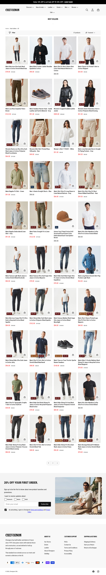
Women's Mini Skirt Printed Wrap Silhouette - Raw (39, 150)
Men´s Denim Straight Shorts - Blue (40, 191)
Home (7, 28)
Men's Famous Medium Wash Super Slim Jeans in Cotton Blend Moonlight (64, 320)
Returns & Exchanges (90, 548)
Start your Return (89, 545)
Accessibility (68, 554)
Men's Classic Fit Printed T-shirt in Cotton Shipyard (88, 68)
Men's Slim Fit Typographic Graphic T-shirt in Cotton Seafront (16, 404)
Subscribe (44, 504)
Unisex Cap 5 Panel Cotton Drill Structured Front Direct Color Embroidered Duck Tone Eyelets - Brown (64, 235)
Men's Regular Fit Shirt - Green (14, 191)
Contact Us (67, 545)
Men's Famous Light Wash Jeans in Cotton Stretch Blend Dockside (15, 277)
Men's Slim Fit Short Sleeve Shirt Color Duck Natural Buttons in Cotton (64, 69)
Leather (46, 548)
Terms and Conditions (37, 510)
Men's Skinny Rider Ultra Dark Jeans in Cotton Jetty (16, 361)
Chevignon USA (13, 571)
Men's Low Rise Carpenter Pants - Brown (15, 110)
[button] (30, 7)
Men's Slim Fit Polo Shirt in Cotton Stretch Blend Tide (40, 446)
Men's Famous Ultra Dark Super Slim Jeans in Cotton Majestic (41, 277)
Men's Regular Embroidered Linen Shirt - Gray (15, 233)
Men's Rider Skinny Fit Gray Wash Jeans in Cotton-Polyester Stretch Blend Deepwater (64, 405)
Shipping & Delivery (89, 542)
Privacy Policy (68, 551)
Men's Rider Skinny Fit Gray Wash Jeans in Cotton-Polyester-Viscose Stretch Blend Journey (16, 447)
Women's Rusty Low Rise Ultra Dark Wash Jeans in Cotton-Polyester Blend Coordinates (16, 151)
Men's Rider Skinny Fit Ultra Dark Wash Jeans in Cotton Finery (64, 446)
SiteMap (46, 554)
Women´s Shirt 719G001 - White (64, 149)
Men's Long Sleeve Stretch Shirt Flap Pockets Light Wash (89, 277)
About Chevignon (49, 551)
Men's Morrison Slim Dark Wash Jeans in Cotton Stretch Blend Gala (16, 68)
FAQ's (66, 542)
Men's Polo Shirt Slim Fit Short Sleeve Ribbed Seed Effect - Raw (88, 192)
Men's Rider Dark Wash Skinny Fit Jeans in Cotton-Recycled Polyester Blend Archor (41, 405)
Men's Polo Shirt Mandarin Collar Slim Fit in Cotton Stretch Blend (88, 233)
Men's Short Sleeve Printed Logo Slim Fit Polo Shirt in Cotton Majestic (88, 320)
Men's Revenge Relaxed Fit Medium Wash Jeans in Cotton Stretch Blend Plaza (89, 447)
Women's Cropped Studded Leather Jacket (64, 110)
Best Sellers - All (14, 28)
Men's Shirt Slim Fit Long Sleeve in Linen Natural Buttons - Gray (64, 192)
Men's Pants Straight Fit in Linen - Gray (40, 233)
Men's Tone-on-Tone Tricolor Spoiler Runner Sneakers (65, 361)
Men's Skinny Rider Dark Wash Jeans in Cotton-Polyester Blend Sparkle (41, 319)
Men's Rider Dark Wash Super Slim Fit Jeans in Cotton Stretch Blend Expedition (64, 278)
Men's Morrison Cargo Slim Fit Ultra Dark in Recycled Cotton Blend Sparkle (16, 320)
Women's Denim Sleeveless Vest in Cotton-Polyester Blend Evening (88, 110)
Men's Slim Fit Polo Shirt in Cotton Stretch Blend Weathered (40, 361)
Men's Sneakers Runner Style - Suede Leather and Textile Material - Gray (41, 110)
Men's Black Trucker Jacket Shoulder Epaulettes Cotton (41, 68)
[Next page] (57, 463)
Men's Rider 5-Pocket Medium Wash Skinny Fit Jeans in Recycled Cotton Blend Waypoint (89, 362)
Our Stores (47, 542)
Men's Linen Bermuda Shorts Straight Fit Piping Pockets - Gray (89, 150)
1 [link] (48, 463)
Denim (46, 545)
